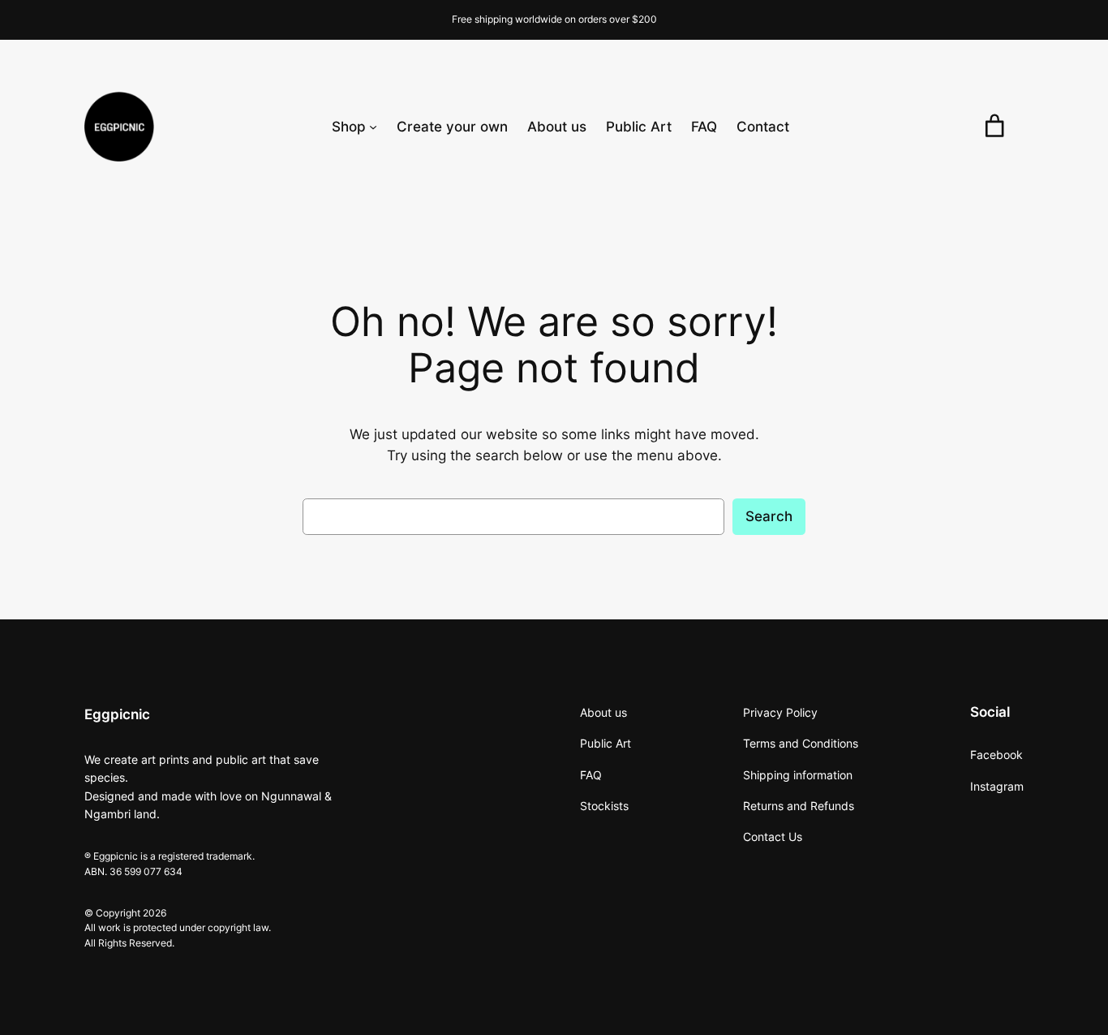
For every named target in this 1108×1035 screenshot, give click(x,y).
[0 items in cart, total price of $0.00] (995, 126)
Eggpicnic (117, 714)
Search (768, 516)
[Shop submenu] (373, 127)
